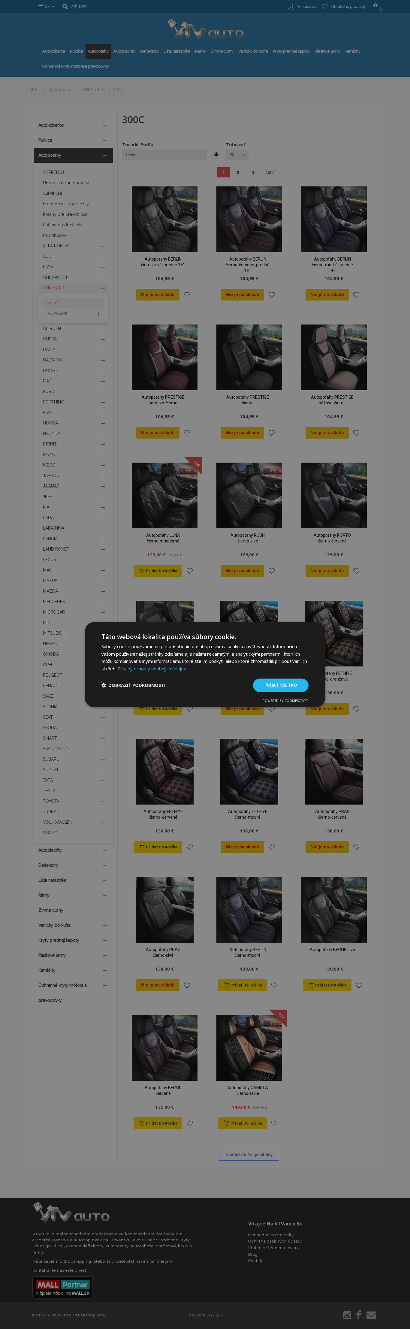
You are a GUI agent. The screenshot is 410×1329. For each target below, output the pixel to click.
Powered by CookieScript (285, 700)
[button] (133, 685)
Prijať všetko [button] (280, 685)
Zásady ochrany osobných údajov (152, 669)
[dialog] (205, 664)
